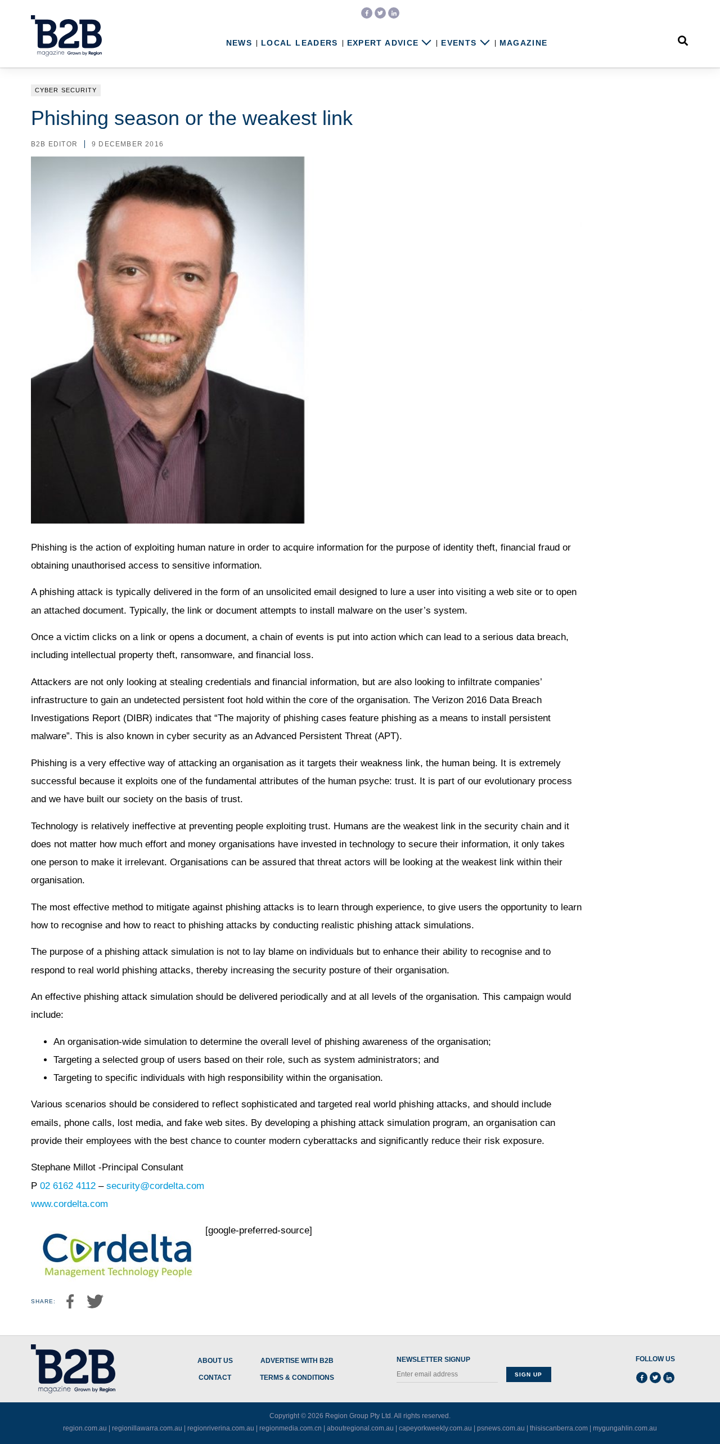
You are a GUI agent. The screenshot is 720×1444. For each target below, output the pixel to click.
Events (458, 43)
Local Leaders (299, 43)
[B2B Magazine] (66, 36)
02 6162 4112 (68, 1186)
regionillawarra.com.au (147, 1428)
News (239, 43)
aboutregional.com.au (360, 1428)
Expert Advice (383, 43)
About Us (215, 1361)
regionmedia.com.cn (290, 1428)
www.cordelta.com (69, 1204)
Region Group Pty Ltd (358, 1416)
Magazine (524, 43)
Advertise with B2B (297, 1361)
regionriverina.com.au (220, 1428)
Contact (215, 1378)
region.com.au (85, 1428)
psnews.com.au (501, 1428)
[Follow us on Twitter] (380, 13)
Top (676, 1412)
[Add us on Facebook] (366, 13)
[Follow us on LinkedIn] (393, 13)
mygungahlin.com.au (625, 1428)
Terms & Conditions (297, 1378)
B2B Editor (54, 144)
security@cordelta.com (155, 1186)
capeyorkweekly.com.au (435, 1428)
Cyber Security (66, 90)
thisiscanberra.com (559, 1428)
